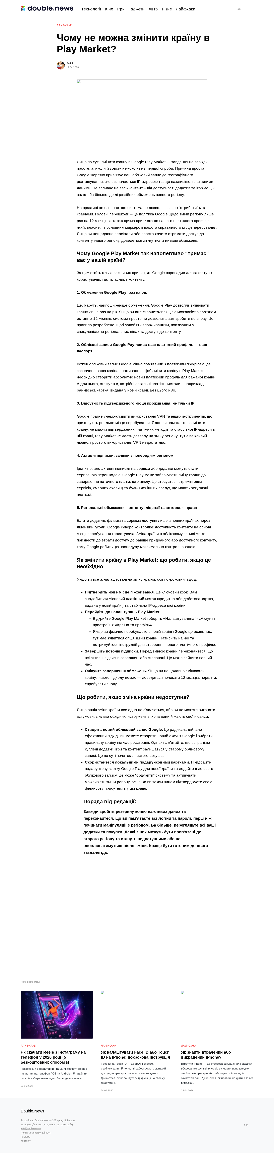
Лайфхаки (64, 25)
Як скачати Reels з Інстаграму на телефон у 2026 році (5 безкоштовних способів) (53, 1057)
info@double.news (31, 1128)
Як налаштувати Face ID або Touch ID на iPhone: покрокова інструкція (135, 1054)
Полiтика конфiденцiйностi (36, 1132)
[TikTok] (244, 9)
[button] (251, 9)
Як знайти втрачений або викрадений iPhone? (206, 1054)
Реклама (25, 1136)
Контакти (26, 1141)
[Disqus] (147, 916)
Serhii (69, 63)
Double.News (32, 1111)
